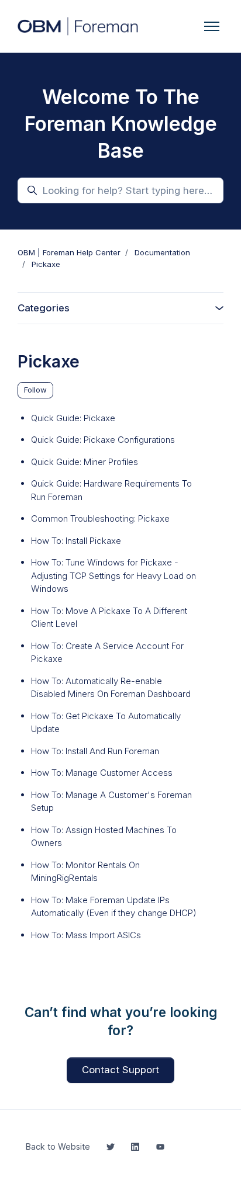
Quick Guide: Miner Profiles (84, 461)
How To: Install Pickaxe (76, 540)
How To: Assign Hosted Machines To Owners (104, 836)
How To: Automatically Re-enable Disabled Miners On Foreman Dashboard (111, 687)
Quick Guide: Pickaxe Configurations (103, 439)
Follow (35, 389)
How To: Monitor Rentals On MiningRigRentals (85, 871)
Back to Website (58, 1146)
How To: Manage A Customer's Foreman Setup (111, 801)
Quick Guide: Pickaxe (73, 418)
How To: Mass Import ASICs (86, 935)
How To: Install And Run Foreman (95, 751)
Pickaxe (46, 264)
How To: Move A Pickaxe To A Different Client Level (109, 617)
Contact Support (120, 1070)
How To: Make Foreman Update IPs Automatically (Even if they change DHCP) (114, 906)
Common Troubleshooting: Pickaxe (100, 518)
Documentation (162, 252)
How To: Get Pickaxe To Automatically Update (106, 722)
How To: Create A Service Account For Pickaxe (107, 652)
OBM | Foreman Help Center (69, 252)
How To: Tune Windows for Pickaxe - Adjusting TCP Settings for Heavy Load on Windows (113, 575)
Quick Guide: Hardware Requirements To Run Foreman (111, 490)
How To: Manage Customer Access (102, 772)
